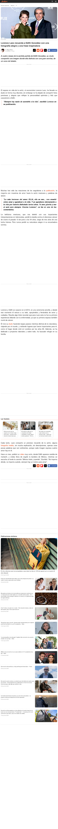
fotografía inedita (7, 445)
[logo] (4, 1)
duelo (11, 324)
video (22, 454)
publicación (50, 190)
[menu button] (56, 1)
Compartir (53, 50)
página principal (5, 5)
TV (16, 5)
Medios (12, 5)
